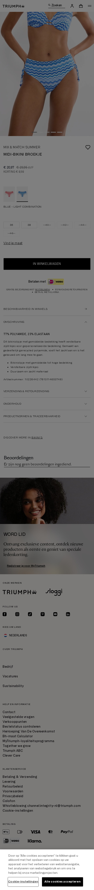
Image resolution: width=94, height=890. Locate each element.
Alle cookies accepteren (62, 881)
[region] (47, 869)
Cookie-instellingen (23, 881)
